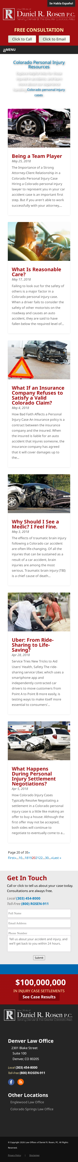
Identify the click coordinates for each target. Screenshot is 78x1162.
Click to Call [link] (22, 39)
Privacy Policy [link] (14, 1155)
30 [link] (47, 858)
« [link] (15, 858)
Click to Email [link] (54, 39)
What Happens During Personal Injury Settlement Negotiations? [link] (34, 776)
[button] (40, 50)
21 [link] (37, 858)
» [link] (52, 858)
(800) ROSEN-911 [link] (35, 903)
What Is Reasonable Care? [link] (36, 272)
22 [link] (41, 858)
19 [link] (30, 858)
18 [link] (26, 858)
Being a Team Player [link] (37, 156)
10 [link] (20, 858)
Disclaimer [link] (34, 1155)
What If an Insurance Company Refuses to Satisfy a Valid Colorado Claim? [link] (38, 395)
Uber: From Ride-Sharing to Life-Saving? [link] (33, 644)
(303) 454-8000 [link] (28, 898)
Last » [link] (57, 858)
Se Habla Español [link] (61, 3)
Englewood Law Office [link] (27, 1102)
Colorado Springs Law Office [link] (31, 1109)
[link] (39, 14)
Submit (39, 958)
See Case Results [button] (39, 997)
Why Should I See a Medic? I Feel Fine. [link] (35, 524)
